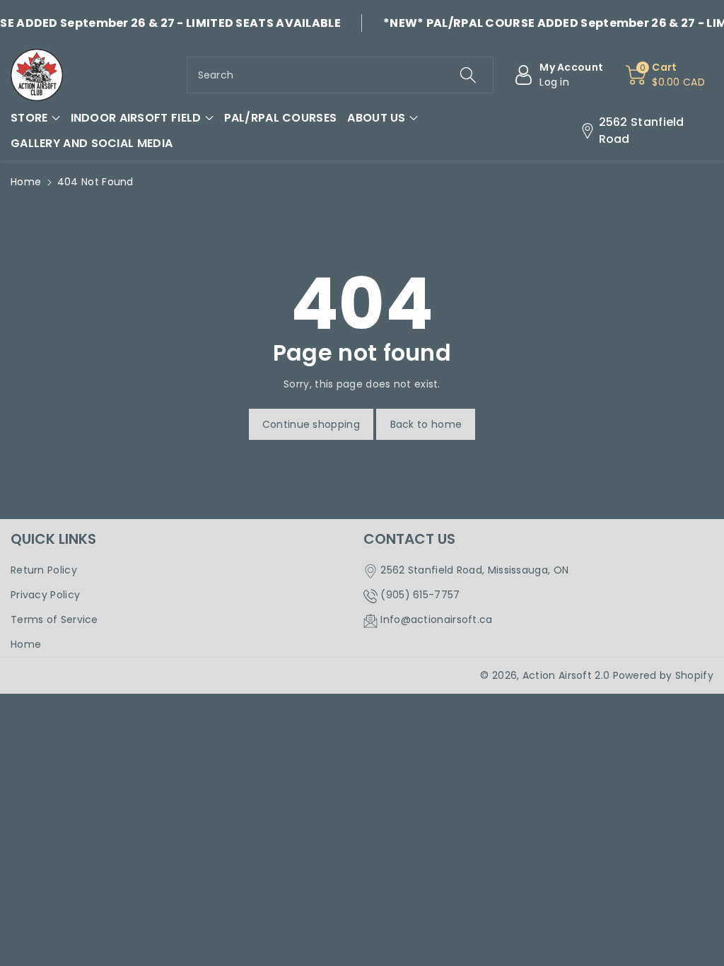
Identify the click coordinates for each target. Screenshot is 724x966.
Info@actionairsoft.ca (436, 619)
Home (26, 182)
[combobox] (340, 75)
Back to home (426, 424)
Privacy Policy (45, 595)
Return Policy (44, 570)
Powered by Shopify (663, 675)
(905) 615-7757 (420, 595)
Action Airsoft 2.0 (565, 675)
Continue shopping (311, 424)
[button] (35, 118)
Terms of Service (54, 619)
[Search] (468, 75)
